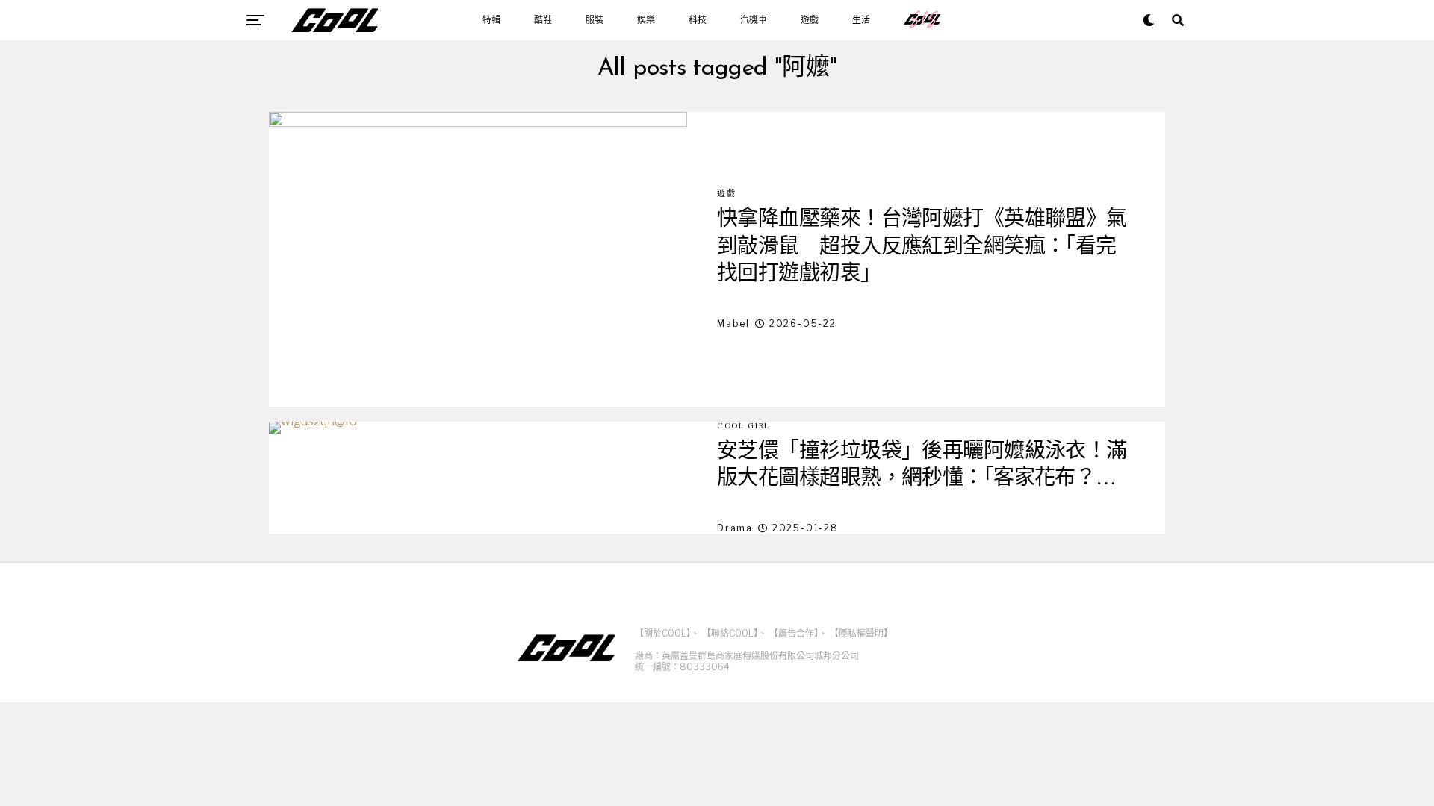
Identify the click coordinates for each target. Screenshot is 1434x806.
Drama (735, 528)
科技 (698, 20)
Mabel (733, 323)
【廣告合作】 (794, 633)
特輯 (491, 20)
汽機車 (753, 20)
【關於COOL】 (663, 633)
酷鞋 (543, 20)
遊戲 (810, 20)
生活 (861, 20)
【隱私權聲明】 (861, 633)
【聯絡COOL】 (730, 633)
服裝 (594, 20)
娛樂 (646, 20)
